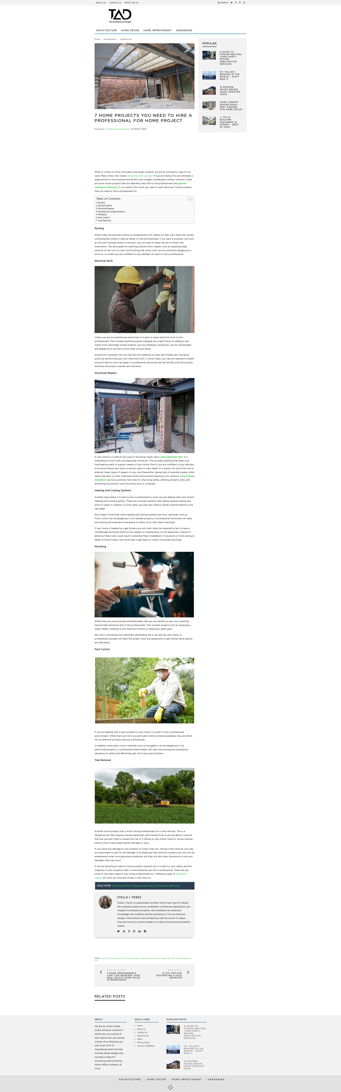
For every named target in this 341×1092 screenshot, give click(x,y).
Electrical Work (105, 206)
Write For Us (132, 2)
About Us (101, 2)
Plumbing (102, 215)
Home (97, 39)
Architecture (106, 30)
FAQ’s (140, 1039)
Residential (125, 129)
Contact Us (115, 2)
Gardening (184, 30)
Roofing (101, 203)
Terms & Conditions (146, 1046)
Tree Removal (104, 221)
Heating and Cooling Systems (111, 212)
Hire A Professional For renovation (120, 958)
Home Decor (130, 30)
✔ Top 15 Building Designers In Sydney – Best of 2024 (229, 122)
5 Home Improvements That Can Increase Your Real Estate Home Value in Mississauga (123, 976)
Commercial (112, 129)
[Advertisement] (197, 16)
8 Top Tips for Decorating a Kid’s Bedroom (169, 975)
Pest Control (103, 218)
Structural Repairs (106, 209)
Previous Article (116, 970)
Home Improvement (157, 30)
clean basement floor (171, 457)
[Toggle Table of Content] (189, 199)
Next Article (175, 970)
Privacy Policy (143, 1043)
